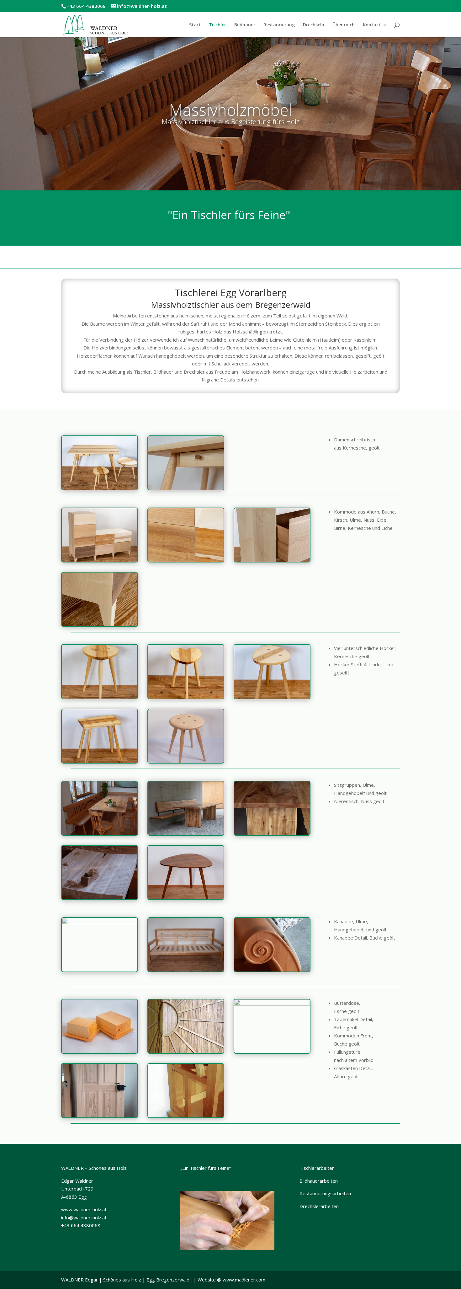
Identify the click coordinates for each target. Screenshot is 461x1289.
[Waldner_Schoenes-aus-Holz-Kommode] (272, 1004)
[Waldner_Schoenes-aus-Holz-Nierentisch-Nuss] (186, 897)
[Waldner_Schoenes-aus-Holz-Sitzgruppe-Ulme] (186, 833)
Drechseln (313, 25)
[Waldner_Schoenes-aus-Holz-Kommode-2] (99, 560)
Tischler (217, 25)
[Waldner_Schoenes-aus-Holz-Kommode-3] (99, 624)
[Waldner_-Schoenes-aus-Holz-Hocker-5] (186, 697)
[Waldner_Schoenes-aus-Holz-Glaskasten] (186, 1115)
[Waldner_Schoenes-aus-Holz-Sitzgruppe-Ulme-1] (272, 833)
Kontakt (372, 25)
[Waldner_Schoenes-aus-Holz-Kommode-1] (272, 560)
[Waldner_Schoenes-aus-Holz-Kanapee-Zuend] (186, 970)
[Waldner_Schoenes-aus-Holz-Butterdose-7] (99, 1051)
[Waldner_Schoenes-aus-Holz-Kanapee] (272, 970)
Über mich (343, 25)
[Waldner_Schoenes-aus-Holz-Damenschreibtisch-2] (99, 488)
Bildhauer (244, 25)
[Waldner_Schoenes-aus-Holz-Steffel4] (186, 761)
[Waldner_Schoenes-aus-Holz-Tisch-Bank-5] (99, 833)
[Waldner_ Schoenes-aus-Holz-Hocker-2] (272, 697)
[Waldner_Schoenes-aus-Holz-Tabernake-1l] (186, 1051)
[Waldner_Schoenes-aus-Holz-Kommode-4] (186, 560)
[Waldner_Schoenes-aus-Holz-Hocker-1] (99, 761)
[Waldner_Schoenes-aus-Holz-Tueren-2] (99, 1115)
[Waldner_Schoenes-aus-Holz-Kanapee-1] (99, 922)
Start (195, 25)
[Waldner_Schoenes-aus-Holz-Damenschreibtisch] (186, 488)
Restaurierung (279, 25)
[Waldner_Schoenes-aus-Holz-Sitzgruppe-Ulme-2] (99, 897)
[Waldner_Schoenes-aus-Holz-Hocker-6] (99, 697)
